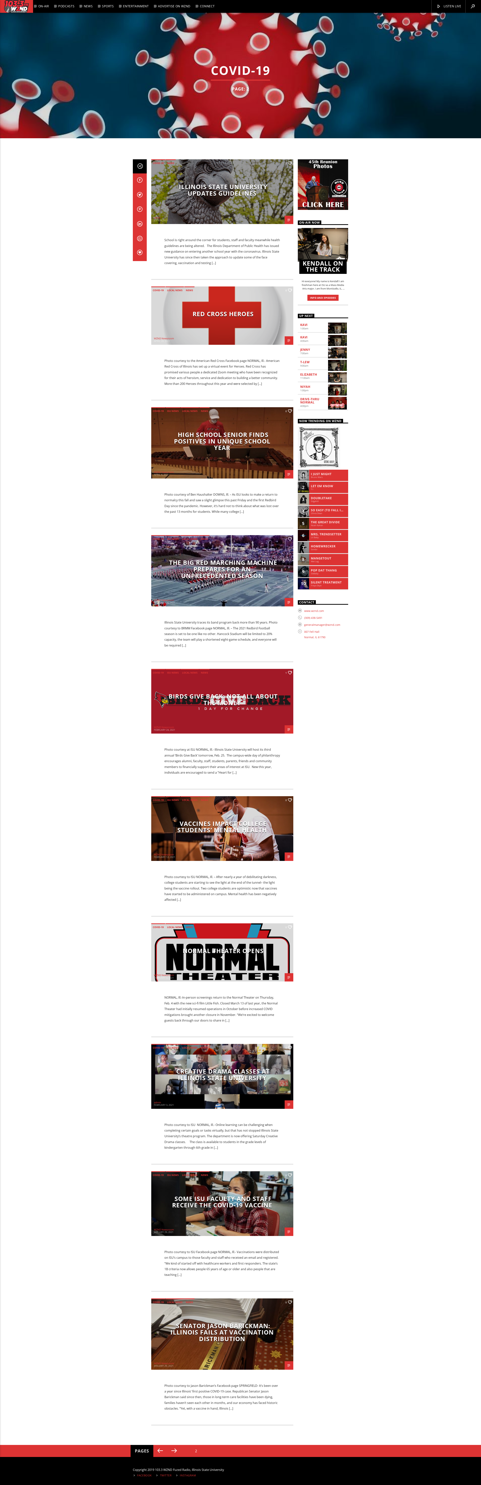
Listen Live (452, 6)
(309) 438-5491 (313, 618)
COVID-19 (158, 163)
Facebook (144, 1475)
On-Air (43, 6)
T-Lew (305, 362)
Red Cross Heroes (223, 314)
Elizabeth (308, 374)
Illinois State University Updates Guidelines (223, 190)
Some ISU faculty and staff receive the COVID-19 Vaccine (222, 1202)
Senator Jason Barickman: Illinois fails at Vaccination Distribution (222, 1332)
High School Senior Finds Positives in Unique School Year (222, 441)
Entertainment (136, 6)
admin (157, 217)
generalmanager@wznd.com (322, 625)
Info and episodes (323, 297)
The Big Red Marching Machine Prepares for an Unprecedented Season (223, 569)
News (88, 6)
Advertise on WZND (174, 6)
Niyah (305, 387)
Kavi (304, 325)
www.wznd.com (314, 611)
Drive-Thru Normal (309, 400)
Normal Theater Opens (223, 951)
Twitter (166, 1475)
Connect (207, 6)
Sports (108, 6)
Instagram (188, 1475)
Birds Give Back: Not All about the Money (223, 699)
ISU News (173, 411)
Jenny (305, 350)
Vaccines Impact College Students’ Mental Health (222, 827)
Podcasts (66, 6)
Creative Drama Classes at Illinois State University (223, 1074)
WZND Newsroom (164, 338)
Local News (174, 290)
